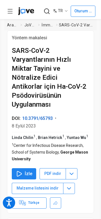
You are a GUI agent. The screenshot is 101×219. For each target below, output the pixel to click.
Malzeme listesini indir (38, 188)
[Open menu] (10, 11)
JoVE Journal (30, 25)
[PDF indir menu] (71, 173)
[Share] (55, 203)
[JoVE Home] (26, 11)
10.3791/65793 (37, 118)
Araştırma (12, 25)
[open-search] (47, 11)
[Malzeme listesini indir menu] (69, 188)
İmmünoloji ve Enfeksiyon (48, 25)
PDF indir (52, 173)
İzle (28, 173)
